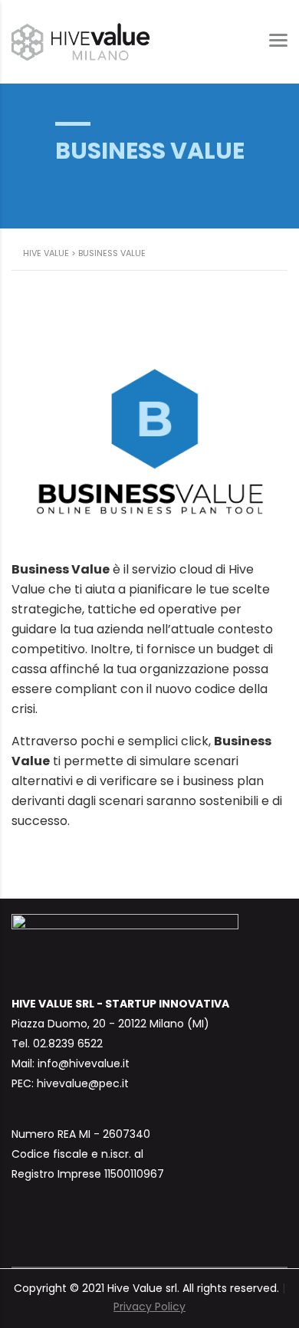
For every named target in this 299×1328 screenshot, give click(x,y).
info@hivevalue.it (84, 1063)
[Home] (81, 41)
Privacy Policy (149, 1306)
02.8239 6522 (68, 1043)
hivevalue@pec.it (83, 1083)
